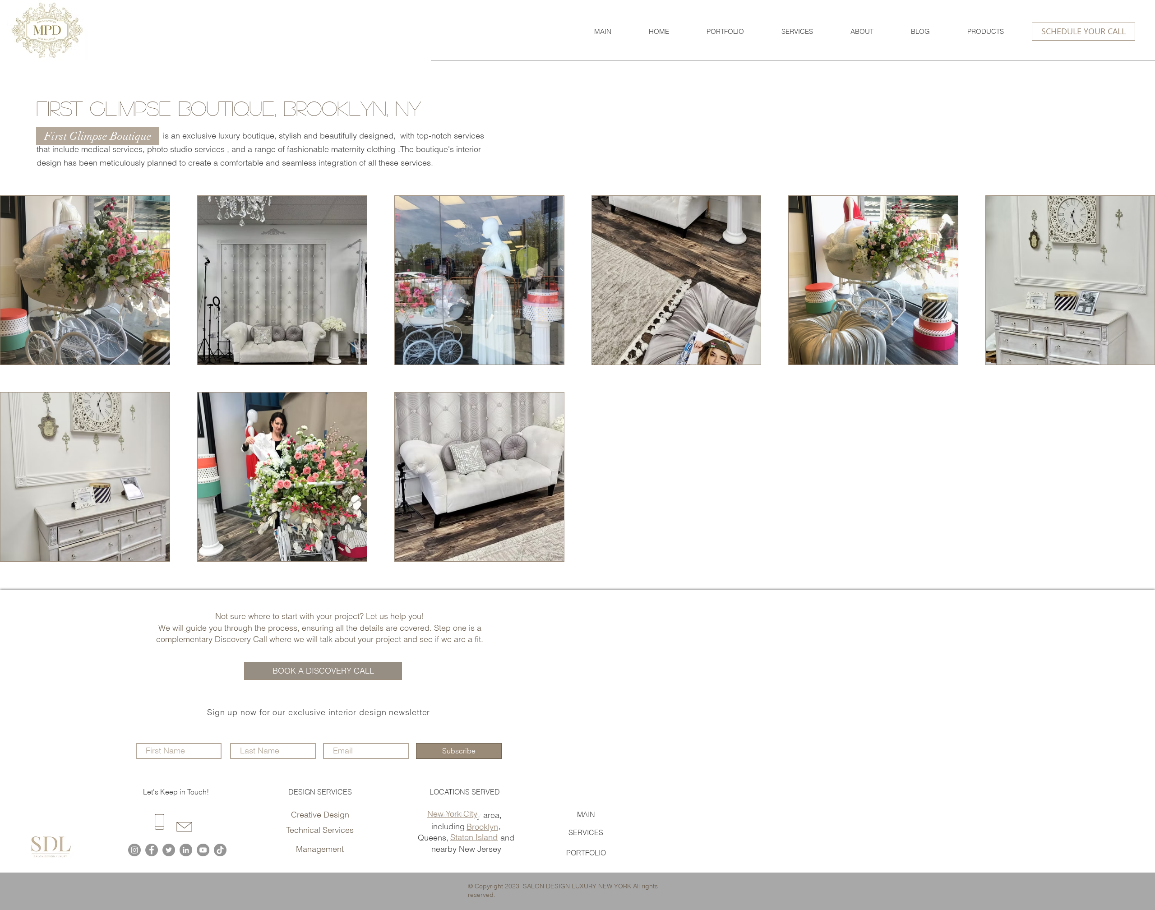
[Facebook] (151, 850)
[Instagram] (134, 850)
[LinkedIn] (186, 850)
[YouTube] (203, 850)
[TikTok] (220, 850)
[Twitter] (168, 850)
